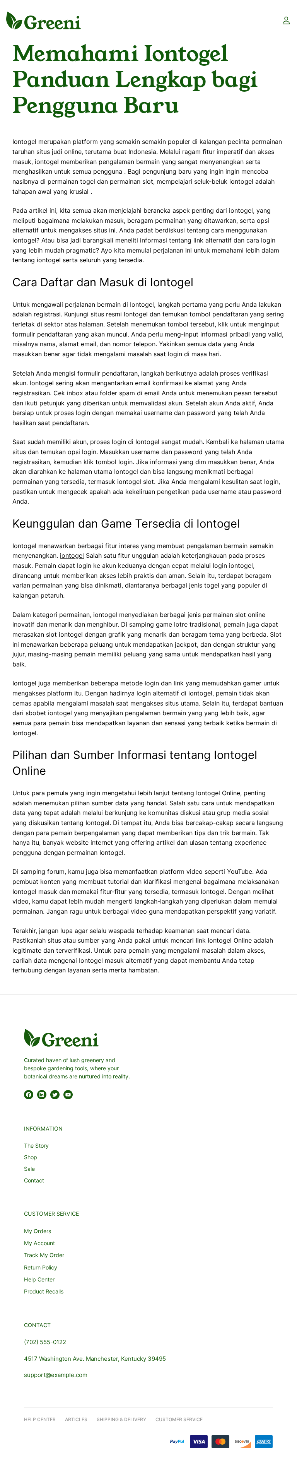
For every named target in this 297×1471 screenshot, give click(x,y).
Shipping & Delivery (121, 1419)
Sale (29, 1168)
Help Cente (38, 1419)
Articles (76, 1419)
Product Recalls (43, 1291)
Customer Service (179, 1419)
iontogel (72, 555)
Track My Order (44, 1255)
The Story (36, 1145)
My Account (39, 1243)
